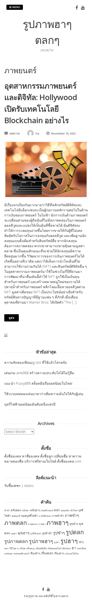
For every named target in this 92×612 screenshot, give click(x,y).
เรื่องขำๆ (35, 553)
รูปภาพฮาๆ (41, 541)
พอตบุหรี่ (16, 515)
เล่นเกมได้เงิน (72, 553)
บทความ (14, 133)
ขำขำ (7, 510)
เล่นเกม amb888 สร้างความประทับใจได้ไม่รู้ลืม (39, 373)
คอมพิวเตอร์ (47, 510)
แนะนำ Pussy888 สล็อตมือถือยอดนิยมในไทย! (38, 383)
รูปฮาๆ (69, 541)
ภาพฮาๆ (57, 522)
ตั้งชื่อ (8, 456)
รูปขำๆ (59, 532)
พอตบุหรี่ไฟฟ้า (29, 516)
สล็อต (22, 548)
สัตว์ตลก (66, 548)
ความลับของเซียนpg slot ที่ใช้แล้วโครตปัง (35, 362)
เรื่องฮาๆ (59, 553)
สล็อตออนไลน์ (54, 548)
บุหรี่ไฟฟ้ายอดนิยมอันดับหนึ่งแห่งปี (29, 404)
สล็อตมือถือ (41, 548)
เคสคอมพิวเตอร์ (21, 553)
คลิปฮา (25, 510)
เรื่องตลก (47, 553)
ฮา (74, 548)
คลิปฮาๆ (35, 510)
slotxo (29, 485)
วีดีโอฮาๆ (14, 548)
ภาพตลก (15, 523)
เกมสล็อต (81, 548)
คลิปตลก (16, 510)
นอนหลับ (65, 510)
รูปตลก (75, 532)
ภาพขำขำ (58, 516)
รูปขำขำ (47, 533)
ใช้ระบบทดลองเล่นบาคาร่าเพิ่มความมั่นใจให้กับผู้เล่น (43, 393)
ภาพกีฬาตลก (45, 515)
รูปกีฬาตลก (35, 533)
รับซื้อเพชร (12, 485)
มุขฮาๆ (23, 532)
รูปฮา (56, 542)
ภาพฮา (42, 524)
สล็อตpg (30, 548)
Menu (16, 7)
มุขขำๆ (74, 524)
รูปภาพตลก (16, 541)
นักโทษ (73, 510)
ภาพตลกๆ (33, 524)
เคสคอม (8, 553)
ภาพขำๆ (72, 515)
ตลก (57, 510)
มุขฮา (14, 533)
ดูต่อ (11, 318)
